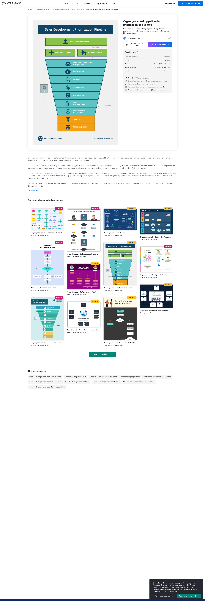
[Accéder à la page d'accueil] (11, 3)
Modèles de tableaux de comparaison (103, 377)
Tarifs (114, 3)
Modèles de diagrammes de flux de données (45, 377)
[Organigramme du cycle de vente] (156, 259)
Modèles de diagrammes (61, 9)
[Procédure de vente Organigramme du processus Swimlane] (83, 314)
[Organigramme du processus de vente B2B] (120, 318)
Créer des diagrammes (43, 9)
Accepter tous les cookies (188, 596)
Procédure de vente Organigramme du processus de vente (156, 310)
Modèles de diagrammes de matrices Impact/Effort (46, 387)
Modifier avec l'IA (161, 45)
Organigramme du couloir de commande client (156, 237)
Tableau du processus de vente (44, 288)
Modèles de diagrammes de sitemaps (106, 382)
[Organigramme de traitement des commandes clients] (83, 276)
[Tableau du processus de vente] (47, 263)
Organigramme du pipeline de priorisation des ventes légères (47, 343)
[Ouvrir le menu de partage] (169, 38)
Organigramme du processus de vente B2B (120, 343)
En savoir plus (34, 191)
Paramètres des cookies (164, 596)
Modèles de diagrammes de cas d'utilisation (138, 382)
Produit (68, 3)
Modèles (88, 3)
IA (77, 3)
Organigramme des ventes (114, 233)
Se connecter (169, 3)
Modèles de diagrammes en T (75, 377)
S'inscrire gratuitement (190, 3)
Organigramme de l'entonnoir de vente (47, 233)
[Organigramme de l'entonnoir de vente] (47, 219)
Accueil (30, 9)
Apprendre (102, 3)
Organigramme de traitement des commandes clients (83, 292)
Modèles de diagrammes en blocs (77, 382)
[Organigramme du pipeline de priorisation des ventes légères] (47, 318)
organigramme (77, 9)
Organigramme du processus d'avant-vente (83, 254)
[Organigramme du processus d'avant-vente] (83, 230)
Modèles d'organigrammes (130, 377)
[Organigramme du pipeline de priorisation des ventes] (120, 263)
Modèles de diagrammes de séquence (157, 377)
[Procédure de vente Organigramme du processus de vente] (156, 296)
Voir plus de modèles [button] (102, 354)
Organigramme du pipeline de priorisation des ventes (120, 288)
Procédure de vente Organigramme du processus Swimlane (83, 330)
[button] (135, 44)
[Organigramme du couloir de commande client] (156, 221)
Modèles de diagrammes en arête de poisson (45, 382)
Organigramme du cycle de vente (153, 275)
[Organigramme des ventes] (120, 219)
